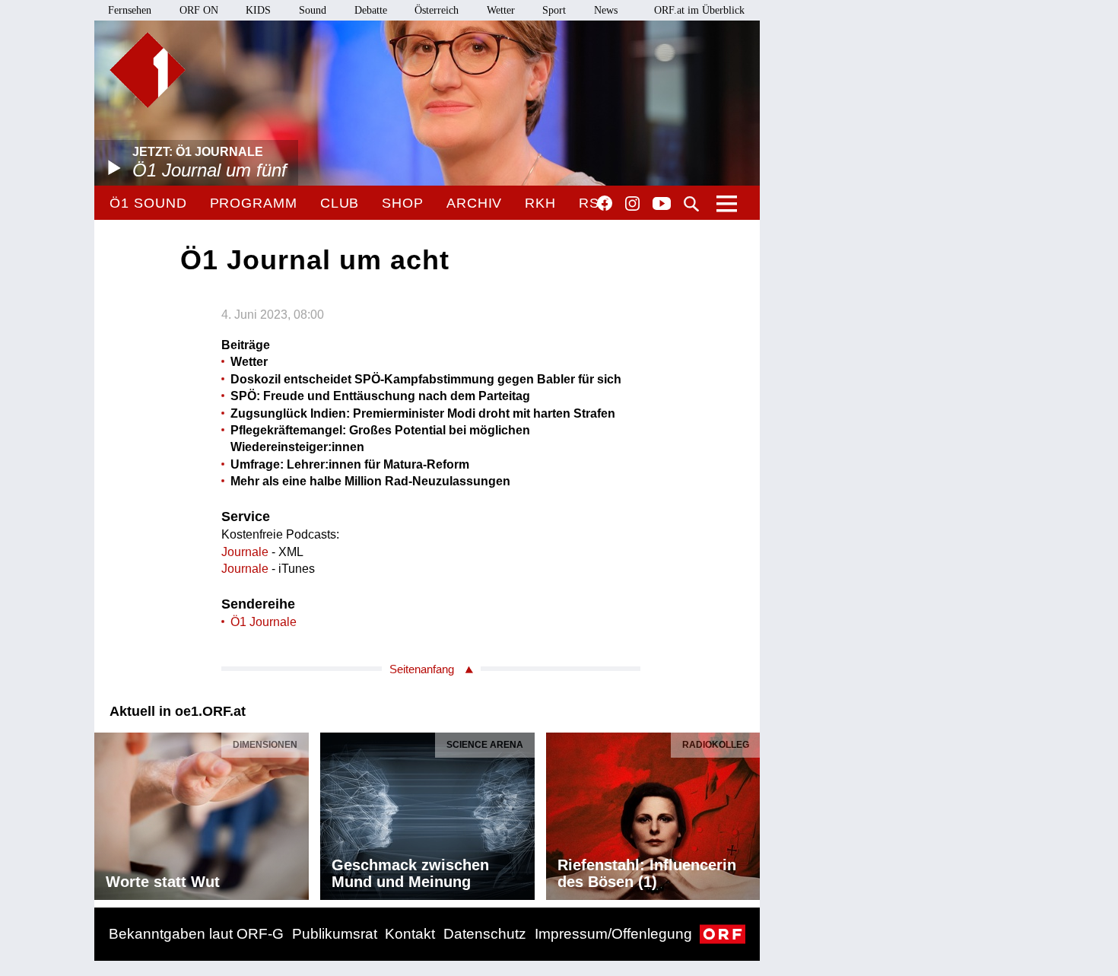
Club (340, 203)
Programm (253, 203)
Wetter (501, 10)
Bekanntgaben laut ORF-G (196, 934)
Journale (244, 551)
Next (747, 811)
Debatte (370, 10)
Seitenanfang (421, 669)
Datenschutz (484, 934)
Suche (691, 203)
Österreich (436, 10)
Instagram (632, 203)
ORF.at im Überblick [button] (699, 10)
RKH (540, 203)
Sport (554, 10)
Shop (403, 203)
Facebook (604, 203)
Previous (106, 811)
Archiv (474, 203)
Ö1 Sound (148, 203)
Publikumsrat (334, 934)
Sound (312, 10)
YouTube (662, 204)
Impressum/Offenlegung (613, 934)
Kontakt (410, 934)
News (606, 10)
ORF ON (198, 10)
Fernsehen (129, 10)
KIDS (258, 10)
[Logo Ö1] (148, 70)
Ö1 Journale (263, 621)
